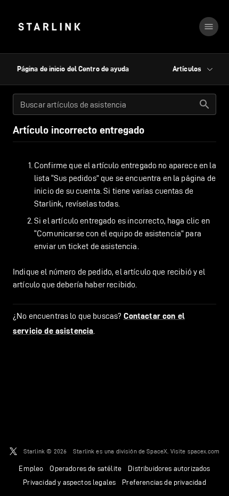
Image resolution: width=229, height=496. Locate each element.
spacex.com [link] (203, 451)
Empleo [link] (31, 468)
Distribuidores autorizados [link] (169, 468)
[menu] (208, 26)
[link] (49, 26)
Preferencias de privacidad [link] (164, 482)
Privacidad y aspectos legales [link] (69, 482)
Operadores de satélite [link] (85, 468)
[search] (204, 104)
